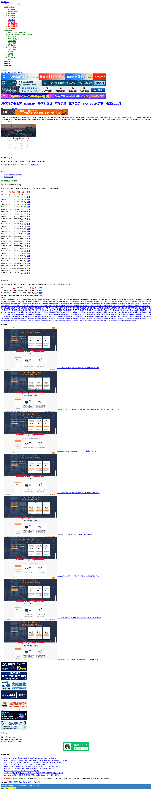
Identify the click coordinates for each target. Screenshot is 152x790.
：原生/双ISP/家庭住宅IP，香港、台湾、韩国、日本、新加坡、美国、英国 (29, 768)
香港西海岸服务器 (64, 320)
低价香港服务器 (90, 299)
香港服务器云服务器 (87, 312)
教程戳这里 (34, 165)
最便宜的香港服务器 (77, 301)
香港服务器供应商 (128, 312)
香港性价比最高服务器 (98, 308)
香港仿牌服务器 (101, 306)
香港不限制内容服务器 (64, 306)
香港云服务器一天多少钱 (88, 306)
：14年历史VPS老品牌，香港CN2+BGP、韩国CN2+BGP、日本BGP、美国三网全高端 (33, 773)
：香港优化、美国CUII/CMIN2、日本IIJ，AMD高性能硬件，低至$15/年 (29, 764)
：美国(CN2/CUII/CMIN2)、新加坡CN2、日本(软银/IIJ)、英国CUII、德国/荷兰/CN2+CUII (33, 762)
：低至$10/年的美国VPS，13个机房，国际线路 (21, 771)
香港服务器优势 (108, 312)
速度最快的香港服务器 (122, 304)
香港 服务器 (132, 304)
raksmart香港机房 (54, 299)
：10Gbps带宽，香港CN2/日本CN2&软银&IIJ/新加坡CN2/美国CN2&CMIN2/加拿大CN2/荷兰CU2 (36, 760)
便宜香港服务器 (111, 299)
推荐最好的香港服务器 (43, 301)
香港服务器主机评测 (39, 312)
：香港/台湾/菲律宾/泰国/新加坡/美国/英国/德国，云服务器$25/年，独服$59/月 (31, 758)
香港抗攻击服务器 (123, 308)
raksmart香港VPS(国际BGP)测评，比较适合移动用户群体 (74, 534)
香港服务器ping (132, 310)
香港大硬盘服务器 (52, 308)
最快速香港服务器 (124, 301)
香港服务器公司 (10, 314)
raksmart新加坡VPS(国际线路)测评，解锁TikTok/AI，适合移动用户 (77, 659)
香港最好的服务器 (31, 310)
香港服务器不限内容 (143, 310)
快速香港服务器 (18, 301)
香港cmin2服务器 (12, 306)
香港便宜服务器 (132, 306)
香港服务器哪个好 (65, 314)
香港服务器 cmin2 (112, 310)
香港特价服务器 (127, 318)
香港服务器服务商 (106, 316)
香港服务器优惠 (118, 312)
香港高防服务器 (111, 320)
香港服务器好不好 (120, 314)
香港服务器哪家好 (76, 314)
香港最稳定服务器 (64, 310)
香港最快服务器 (42, 310)
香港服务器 (83, 310)
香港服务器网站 (31, 318)
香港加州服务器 (17, 308)
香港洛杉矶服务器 (116, 318)
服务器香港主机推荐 (12, 304)
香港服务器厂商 (29, 314)
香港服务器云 (65, 312)
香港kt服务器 (31, 306)
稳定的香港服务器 (76, 304)
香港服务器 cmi (102, 310)
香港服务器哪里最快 (88, 314)
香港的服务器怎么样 (10, 320)
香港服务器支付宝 (52, 316)
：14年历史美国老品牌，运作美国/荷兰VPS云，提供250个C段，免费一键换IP (31, 775)
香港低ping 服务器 (112, 306)
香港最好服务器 (8, 310)
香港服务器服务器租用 (130, 316)
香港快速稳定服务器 (84, 308)
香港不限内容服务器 (50, 306)
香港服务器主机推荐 (26, 312)
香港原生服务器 (27, 308)
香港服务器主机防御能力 (53, 312)
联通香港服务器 (97, 304)
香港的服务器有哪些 (22, 320)
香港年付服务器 (63, 308)
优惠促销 (20, 72)
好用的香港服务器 (134, 299)
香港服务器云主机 (75, 312)
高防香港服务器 (131, 320)
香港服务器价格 (98, 312)
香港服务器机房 (142, 316)
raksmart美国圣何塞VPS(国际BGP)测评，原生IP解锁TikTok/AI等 (76, 451)
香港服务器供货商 (140, 312)
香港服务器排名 (21, 316)
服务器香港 (143, 301)
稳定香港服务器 (87, 304)
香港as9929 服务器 (142, 304)
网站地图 (37, 782)
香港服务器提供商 (41, 316)
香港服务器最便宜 (83, 316)
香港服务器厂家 (39, 314)
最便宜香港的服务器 (101, 301)
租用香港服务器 (66, 304)
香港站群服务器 (53, 320)
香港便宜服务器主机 (143, 306)
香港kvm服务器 (39, 306)
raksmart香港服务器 (43, 299)
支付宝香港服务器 (65, 301)
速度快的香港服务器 (108, 304)
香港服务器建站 (140, 314)
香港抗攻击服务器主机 (136, 308)
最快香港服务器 (135, 301)
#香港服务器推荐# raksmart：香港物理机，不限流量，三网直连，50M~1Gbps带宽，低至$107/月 (61, 103)
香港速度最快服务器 (76, 320)
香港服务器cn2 (122, 310)
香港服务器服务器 (117, 316)
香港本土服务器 (96, 318)
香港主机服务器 (76, 306)
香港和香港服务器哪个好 (39, 308)
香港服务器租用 (11, 318)
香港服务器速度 (60, 318)
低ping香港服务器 (79, 299)
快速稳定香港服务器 (7, 301)
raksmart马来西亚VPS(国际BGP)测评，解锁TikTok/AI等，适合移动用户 (79, 618)
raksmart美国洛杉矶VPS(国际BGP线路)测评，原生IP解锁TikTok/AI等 (78, 368)
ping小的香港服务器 (19, 299)
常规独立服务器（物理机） (13, 175)
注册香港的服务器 (45, 304)
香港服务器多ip (109, 314)
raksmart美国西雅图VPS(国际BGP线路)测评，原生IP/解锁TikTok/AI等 (78, 493)
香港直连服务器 (34, 320)
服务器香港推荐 (24, 304)
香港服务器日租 (73, 316)
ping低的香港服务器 (7, 299)
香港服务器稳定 (21, 318)
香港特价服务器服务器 (139, 318)
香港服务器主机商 (14, 312)
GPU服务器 (8, 177)
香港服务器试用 (41, 318)
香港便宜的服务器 (6, 308)
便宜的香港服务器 (100, 299)
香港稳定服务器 (44, 320)
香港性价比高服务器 (111, 308)
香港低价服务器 (122, 306)
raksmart (3, 117)
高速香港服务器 (121, 320)
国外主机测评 (5, 2)
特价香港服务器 (56, 304)
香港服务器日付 (63, 316)
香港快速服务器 (73, 308)
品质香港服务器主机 (122, 299)
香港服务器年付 (130, 314)
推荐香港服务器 (55, 301)
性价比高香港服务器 (29, 301)
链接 (28, 194)
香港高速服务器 (101, 320)
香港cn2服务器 (22, 306)
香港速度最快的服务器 (89, 320)
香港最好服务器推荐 (19, 310)
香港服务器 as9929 (92, 310)
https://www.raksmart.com (16, 158)
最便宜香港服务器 (89, 301)
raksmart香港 (34, 299)
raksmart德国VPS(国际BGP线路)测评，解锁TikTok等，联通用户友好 (78, 576)
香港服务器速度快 (71, 318)
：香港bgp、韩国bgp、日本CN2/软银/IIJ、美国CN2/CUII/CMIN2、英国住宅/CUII (31, 766)
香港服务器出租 (20, 314)
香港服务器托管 (11, 316)
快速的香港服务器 (145, 299)
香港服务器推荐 (31, 316)
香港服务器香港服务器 (84, 318)
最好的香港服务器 (113, 301)
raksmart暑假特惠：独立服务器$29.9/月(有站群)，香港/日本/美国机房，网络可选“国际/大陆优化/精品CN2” (89, 409)
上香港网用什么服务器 (67, 299)
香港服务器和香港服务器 (52, 314)
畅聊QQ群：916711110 (8, 788)
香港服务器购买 (51, 318)
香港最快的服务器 (52, 310)
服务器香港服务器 (34, 304)
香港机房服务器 (105, 318)
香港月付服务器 (75, 310)
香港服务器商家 (100, 314)
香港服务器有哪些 (95, 316)
